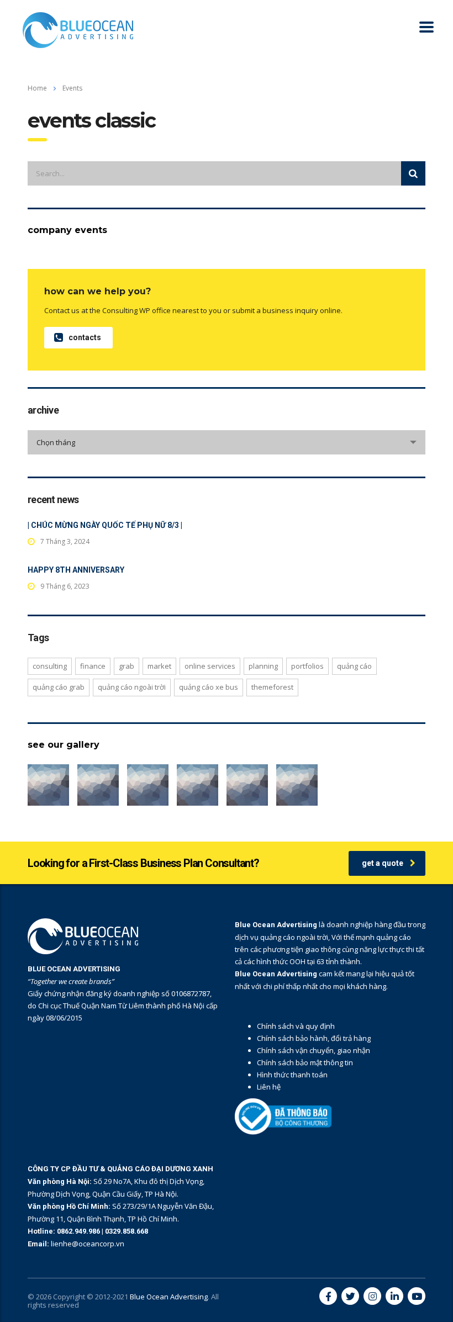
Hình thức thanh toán (292, 1075)
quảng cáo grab (59, 687)
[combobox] (226, 442)
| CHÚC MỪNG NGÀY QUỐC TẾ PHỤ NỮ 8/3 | (105, 525)
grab (126, 666)
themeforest (272, 687)
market (159, 666)
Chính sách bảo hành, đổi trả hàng (314, 1038)
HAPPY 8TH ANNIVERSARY (76, 569)
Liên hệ (269, 1087)
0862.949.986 (79, 1231)
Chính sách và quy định (296, 1026)
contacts (85, 337)
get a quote (382, 863)
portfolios (307, 666)
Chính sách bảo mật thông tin (305, 1062)
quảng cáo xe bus (208, 687)
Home (37, 88)
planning (263, 666)
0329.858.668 (126, 1231)
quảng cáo (354, 666)
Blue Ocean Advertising (169, 1297)
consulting (50, 666)
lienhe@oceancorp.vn (87, 1244)
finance (93, 666)
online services (210, 666)
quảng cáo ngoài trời (132, 687)
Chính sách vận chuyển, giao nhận (313, 1050)
